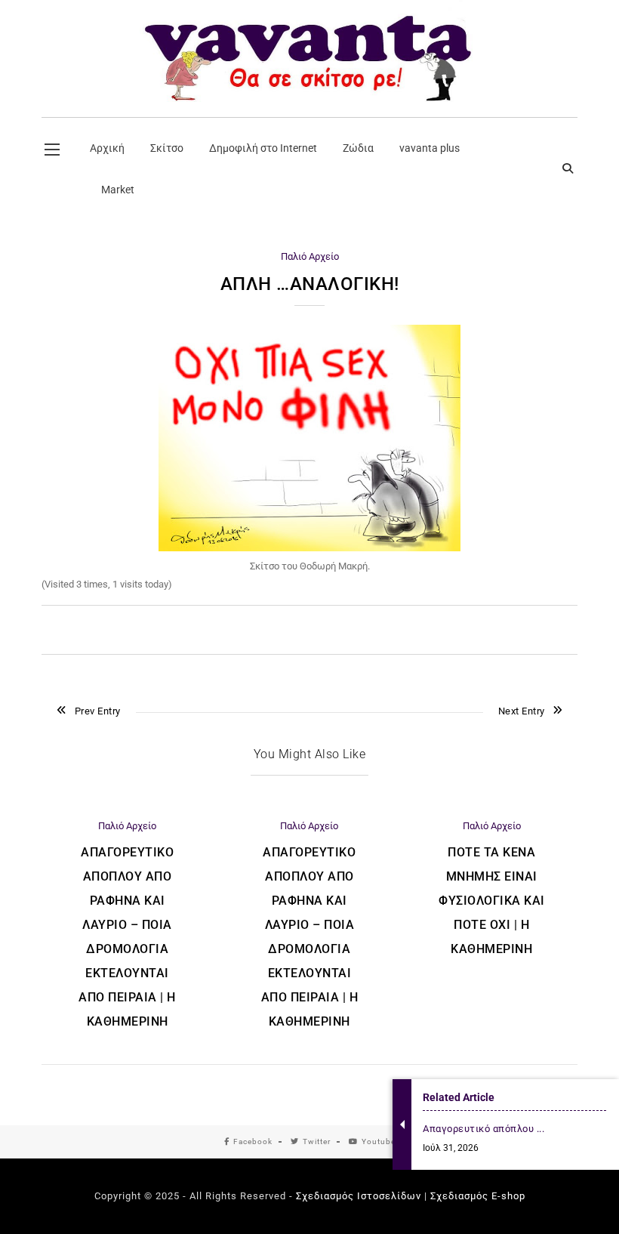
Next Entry (521, 711)
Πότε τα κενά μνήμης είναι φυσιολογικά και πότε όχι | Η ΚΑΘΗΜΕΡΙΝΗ (492, 900)
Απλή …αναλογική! (309, 284)
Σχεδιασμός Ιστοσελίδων (358, 1196)
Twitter (317, 1141)
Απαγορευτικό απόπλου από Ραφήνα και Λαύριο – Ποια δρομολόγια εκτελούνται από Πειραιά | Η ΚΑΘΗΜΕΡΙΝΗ (127, 937)
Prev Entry (98, 711)
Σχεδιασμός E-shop (477, 1196)
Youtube (379, 1141)
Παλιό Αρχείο (310, 256)
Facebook (253, 1141)
